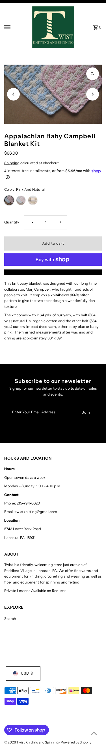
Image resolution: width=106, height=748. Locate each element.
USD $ (27, 673)
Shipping (12, 163)
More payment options (53, 272)
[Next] (92, 94)
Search (10, 619)
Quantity (11, 222)
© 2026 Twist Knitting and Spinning (31, 742)
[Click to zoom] (92, 73)
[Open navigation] (16, 27)
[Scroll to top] (94, 733)
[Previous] (13, 94)
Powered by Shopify (76, 742)
